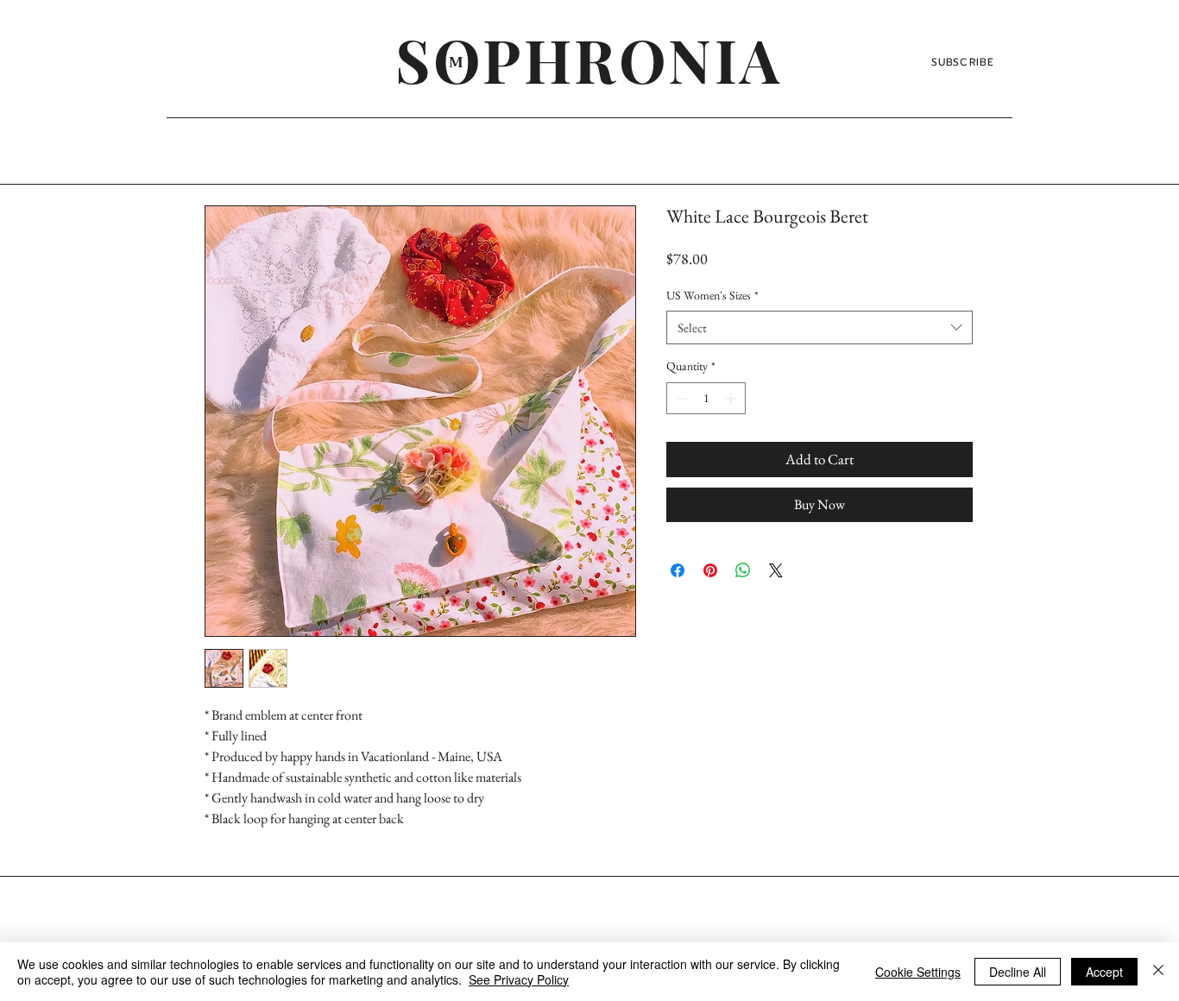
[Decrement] (679, 398)
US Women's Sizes (712, 295)
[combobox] (819, 327)
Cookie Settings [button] (918, 971)
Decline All (1017, 971)
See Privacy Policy (519, 979)
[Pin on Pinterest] (710, 570)
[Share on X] (776, 570)
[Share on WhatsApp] (743, 570)
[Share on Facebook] (677, 570)
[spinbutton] (706, 398)
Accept (1104, 971)
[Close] (1158, 971)
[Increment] (732, 398)
